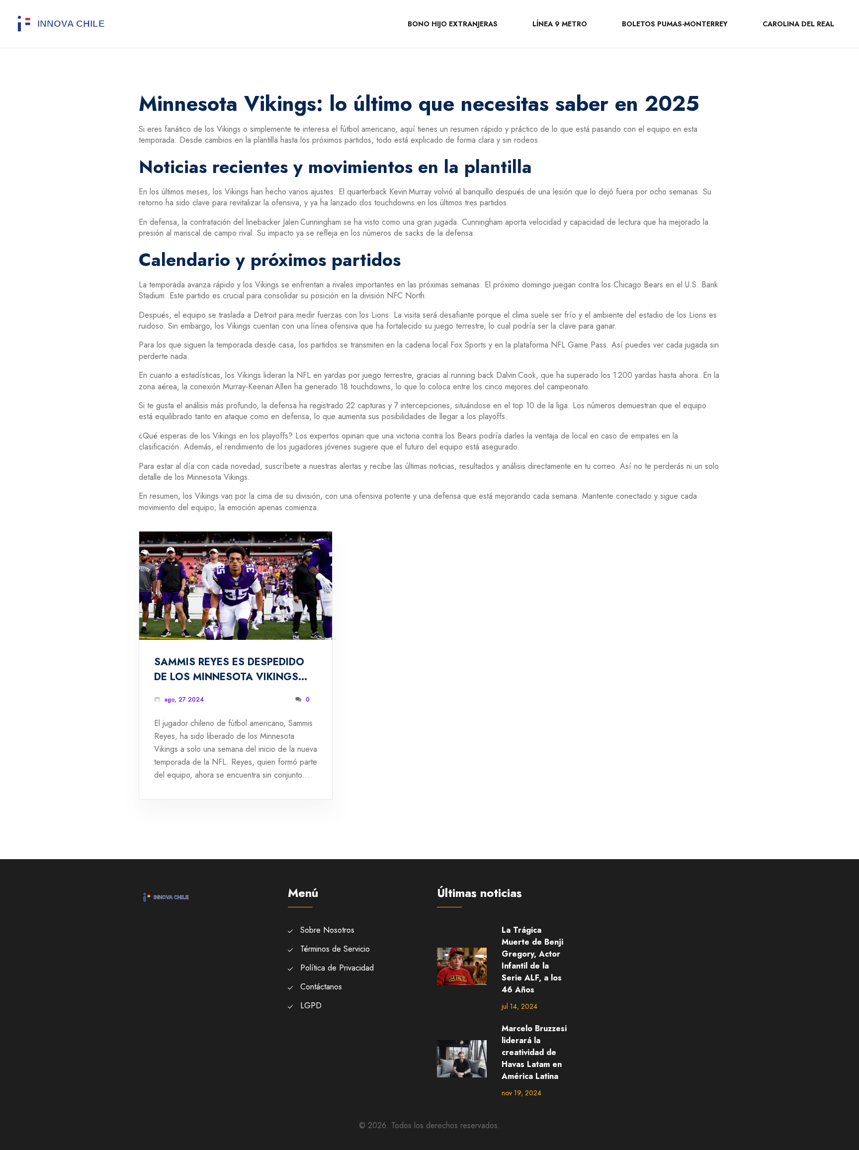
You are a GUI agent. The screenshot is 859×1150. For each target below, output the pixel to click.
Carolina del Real (798, 24)
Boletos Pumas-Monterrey (675, 24)
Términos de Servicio (335, 949)
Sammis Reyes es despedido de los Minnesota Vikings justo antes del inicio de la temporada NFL (232, 670)
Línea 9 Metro (559, 24)
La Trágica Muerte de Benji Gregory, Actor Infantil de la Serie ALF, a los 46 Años (532, 959)
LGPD (311, 1005)
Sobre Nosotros (327, 930)
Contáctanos (321, 986)
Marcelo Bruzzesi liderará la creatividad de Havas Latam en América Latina (534, 1052)
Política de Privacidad (337, 967)
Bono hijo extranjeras (453, 24)
